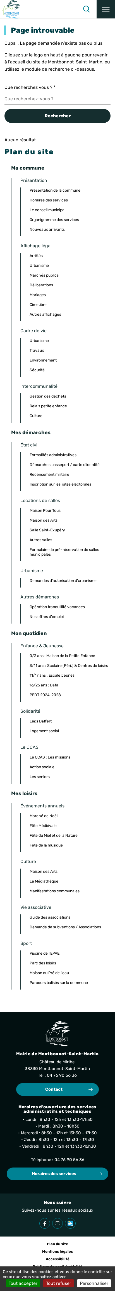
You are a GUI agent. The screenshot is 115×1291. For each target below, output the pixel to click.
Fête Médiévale (43, 825)
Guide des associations (50, 917)
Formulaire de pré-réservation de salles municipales (64, 552)
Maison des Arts (44, 520)
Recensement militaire (49, 474)
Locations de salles (40, 500)
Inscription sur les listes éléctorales (60, 484)
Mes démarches (31, 432)
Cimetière (38, 304)
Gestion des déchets (48, 396)
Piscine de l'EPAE (44, 953)
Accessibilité (58, 1259)
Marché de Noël (44, 816)
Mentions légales (57, 1251)
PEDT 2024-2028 (45, 695)
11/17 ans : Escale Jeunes (52, 675)
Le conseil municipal (47, 210)
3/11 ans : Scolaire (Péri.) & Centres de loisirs (69, 665)
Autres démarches (39, 597)
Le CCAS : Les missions (50, 757)
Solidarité (30, 711)
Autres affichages (45, 314)
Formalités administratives (53, 455)
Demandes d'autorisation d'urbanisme (63, 580)
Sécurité (37, 370)
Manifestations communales (55, 891)
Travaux (37, 350)
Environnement (43, 360)
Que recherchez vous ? (30, 87)
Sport (26, 943)
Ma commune (27, 168)
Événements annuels (42, 806)
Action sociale (42, 767)
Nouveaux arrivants (47, 229)
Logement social (44, 731)
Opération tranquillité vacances (57, 607)
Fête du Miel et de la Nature (54, 835)
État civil (29, 445)
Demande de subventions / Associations (65, 927)
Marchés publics (44, 275)
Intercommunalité (39, 386)
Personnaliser (94, 1283)
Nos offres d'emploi (47, 616)
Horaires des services (49, 200)
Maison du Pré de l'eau (49, 973)
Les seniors (40, 776)
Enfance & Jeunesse (42, 645)
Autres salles (41, 540)
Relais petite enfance (48, 406)
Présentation (33, 180)
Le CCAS (29, 747)
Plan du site (57, 1244)
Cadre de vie (33, 330)
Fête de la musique (46, 845)
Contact (54, 1089)
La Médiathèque (44, 881)
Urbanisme (39, 265)
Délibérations (41, 285)
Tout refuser (58, 1283)
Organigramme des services (54, 219)
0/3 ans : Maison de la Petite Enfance (62, 655)
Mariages (38, 295)
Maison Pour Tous (45, 510)
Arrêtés (36, 255)
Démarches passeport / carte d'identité (65, 464)
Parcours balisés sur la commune (59, 982)
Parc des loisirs (43, 963)
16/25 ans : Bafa (44, 685)
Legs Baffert (41, 721)
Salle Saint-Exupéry (47, 530)
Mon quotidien (29, 633)
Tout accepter (23, 1283)
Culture (36, 415)
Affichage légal (36, 245)
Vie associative (35, 907)
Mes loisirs (24, 793)
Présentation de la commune (55, 190)
